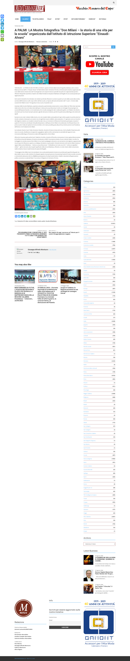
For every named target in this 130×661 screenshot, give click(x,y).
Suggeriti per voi (88, 487)
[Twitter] (2, 20)
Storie (85, 484)
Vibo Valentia (87, 516)
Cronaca (86, 249)
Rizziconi (86, 408)
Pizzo (85, 379)
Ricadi (85, 401)
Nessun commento (41, 41)
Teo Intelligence (38, 19)
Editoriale (102, 19)
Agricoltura (86, 191)
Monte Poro (87, 350)
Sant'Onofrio (87, 448)
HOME (17, 19)
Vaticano (86, 509)
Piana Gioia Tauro (88, 375)
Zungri (85, 531)
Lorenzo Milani (32, 221)
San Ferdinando (88, 437)
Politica (85, 386)
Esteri (57, 19)
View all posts (52, 249)
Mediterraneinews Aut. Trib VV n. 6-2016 (25, 658)
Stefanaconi (87, 480)
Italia (49, 19)
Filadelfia (86, 296)
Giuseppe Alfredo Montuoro (26, 41)
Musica (85, 357)
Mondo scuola (87, 346)
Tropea (85, 502)
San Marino (87, 444)
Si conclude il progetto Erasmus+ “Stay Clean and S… (105, 156)
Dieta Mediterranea (78, 19)
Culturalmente (87, 259)
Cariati (85, 227)
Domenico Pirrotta (23, 221)
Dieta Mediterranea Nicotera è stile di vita (94, 267)
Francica (86, 306)
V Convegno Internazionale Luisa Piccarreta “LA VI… (104, 169)
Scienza (85, 451)
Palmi (85, 364)
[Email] (2, 36)
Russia (85, 419)
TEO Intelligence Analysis (90, 495)
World (85, 524)
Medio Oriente (87, 339)
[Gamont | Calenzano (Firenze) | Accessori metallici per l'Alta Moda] (99, 105)
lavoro (85, 328)
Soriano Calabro (88, 466)
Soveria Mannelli (88, 469)
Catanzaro (86, 230)
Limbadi (86, 335)
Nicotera (86, 361)
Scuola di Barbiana (51, 221)
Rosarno (86, 415)
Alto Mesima (87, 194)
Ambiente (86, 198)
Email (50, 620)
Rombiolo (86, 411)
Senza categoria (88, 459)
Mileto (85, 343)
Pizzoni (85, 382)
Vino (85, 520)
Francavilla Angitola (89, 303)
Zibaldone (86, 527)
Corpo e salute (87, 238)
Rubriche (92, 19)
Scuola (85, 455)
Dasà (85, 263)
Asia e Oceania (87, 216)
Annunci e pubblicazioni (90, 209)
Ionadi (85, 317)
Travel (85, 498)
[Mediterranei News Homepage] (23, 608)
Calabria (25, 19)
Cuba (85, 256)
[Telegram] (2, 28)
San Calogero (87, 426)
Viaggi (85, 513)
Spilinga (86, 473)
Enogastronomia (88, 281)
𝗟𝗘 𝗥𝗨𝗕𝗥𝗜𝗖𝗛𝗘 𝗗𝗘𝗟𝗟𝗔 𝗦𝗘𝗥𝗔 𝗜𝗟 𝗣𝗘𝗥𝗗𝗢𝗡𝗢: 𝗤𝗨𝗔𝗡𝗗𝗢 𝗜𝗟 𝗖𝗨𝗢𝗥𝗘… (105, 559)
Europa (85, 288)
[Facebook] (2, 16)
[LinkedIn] (2, 24)
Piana (85, 372)
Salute (85, 422)
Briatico (86, 220)
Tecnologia (86, 491)
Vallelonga (86, 506)
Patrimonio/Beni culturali (90, 368)
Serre (85, 462)
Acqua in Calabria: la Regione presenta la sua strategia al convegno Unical (69, 290)
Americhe (86, 205)
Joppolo (86, 325)
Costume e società (88, 245)
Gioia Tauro (86, 310)
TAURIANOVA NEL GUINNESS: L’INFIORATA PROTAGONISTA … (105, 142)
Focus (85, 299)
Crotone (86, 252)
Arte (85, 212)
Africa (85, 187)
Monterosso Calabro (89, 354)
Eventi (85, 292)
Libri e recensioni (88, 332)
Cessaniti (86, 234)
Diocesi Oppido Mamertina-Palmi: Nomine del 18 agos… (104, 573)
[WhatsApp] (2, 32)
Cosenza (86, 241)
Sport (66, 19)
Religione (86, 397)
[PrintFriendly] (2, 40)
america (86, 201)
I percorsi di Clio (88, 314)
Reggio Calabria (88, 393)
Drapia (85, 270)
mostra (39, 221)
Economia (86, 274)
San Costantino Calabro (90, 433)
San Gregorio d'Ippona (89, 440)
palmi (43, 221)
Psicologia (86, 390)
